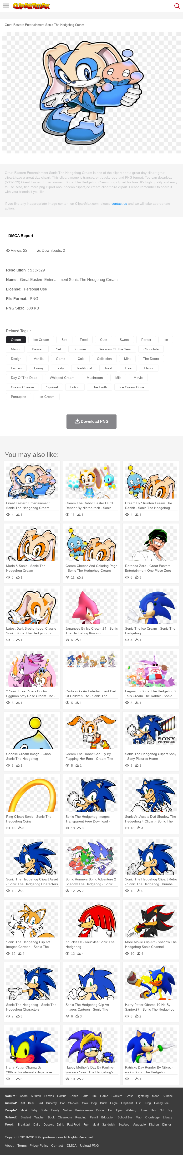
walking (131, 1110)
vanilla (39, 359)
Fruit (86, 1124)
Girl (162, 1110)
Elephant (127, 1103)
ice (165, 340)
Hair (153, 1110)
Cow (85, 1103)
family (55, 1110)
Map (139, 1117)
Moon (155, 1096)
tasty (60, 368)
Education (107, 1117)
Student (26, 1117)
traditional (84, 368)
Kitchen (154, 1124)
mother (67, 1110)
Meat (95, 1124)
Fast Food (73, 1124)
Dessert (49, 1124)
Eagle (114, 1103)
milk (118, 378)
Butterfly (51, 1103)
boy (170, 1110)
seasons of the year (115, 349)
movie (138, 378)
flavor (148, 368)
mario (15, 349)
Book (51, 1117)
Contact (57, 1145)
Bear (31, 1103)
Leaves (49, 1096)
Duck (103, 1103)
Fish (139, 1103)
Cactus (61, 1096)
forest (146, 340)
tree (128, 368)
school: (11, 1117)
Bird (40, 1103)
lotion (75, 387)
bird (64, 340)
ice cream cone (131, 387)
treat (108, 368)
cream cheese (22, 387)
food (84, 340)
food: (10, 1124)
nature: (11, 1096)
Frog (148, 1103)
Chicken (73, 1103)
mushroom (95, 378)
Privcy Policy (39, 1145)
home (143, 1110)
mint (127, 359)
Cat (62, 1103)
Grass (129, 1096)
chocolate (151, 349)
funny (39, 368)
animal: (11, 1103)
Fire (94, 1096)
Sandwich (108, 1124)
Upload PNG (89, 1145)
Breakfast (24, 1124)
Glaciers (117, 1096)
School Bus (125, 1117)
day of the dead (24, 378)
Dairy (36, 1124)
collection (104, 359)
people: (11, 1110)
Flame (104, 1096)
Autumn (36, 1096)
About (9, 1145)
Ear (110, 1110)
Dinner (166, 1124)
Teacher (39, 1117)
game (60, 359)
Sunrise (168, 1096)
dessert (38, 349)
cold (81, 359)
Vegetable (139, 1124)
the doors (151, 359)
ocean (16, 340)
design (16, 359)
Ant (22, 1103)
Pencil (94, 1117)
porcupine (18, 397)
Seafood (123, 1124)
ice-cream (47, 397)
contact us (119, 203)
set (58, 349)
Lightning (143, 1096)
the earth (99, 387)
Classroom (65, 1117)
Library (167, 1117)
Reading (80, 1117)
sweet (124, 340)
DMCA (71, 1145)
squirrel (52, 387)
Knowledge (152, 1117)
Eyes (119, 1110)
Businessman (84, 1110)
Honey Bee (161, 1103)
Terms (22, 1145)
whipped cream (62, 378)
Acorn (24, 1096)
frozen (16, 368)
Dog (94, 1103)
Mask (23, 1110)
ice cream (41, 340)
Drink (60, 1124)
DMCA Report (20, 236)
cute (103, 340)
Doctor (100, 1110)
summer (79, 349)
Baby (34, 1110)
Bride (44, 1110)
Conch (74, 1096)
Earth (84, 1096)
